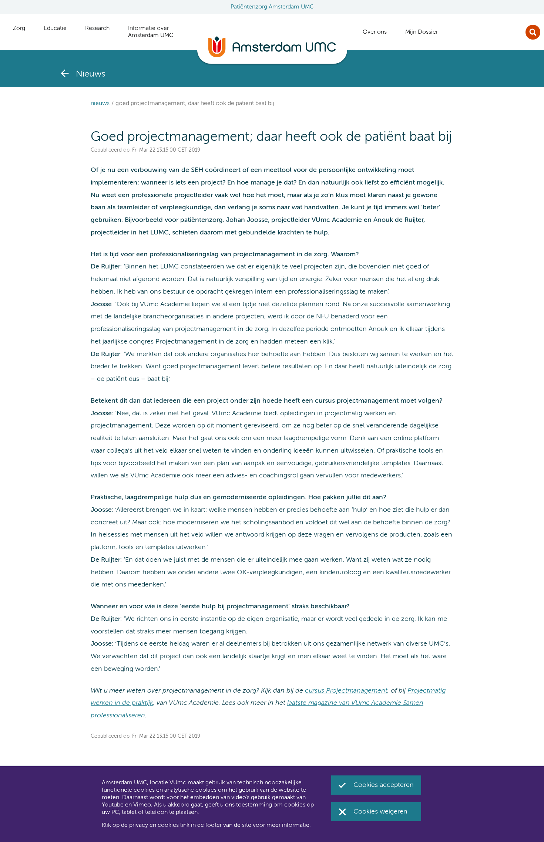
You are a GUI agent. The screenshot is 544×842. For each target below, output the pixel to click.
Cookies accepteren (383, 785)
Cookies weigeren (380, 811)
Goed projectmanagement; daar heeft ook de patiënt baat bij (194, 103)
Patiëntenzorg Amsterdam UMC (272, 7)
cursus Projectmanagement (346, 690)
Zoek (532, 32)
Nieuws (100, 103)
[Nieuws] (65, 73)
